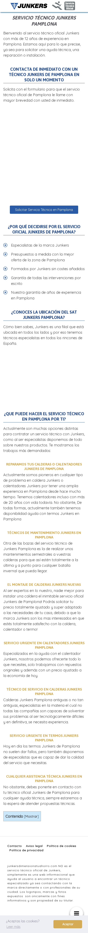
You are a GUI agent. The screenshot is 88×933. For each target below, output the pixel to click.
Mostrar (31, 816)
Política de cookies (61, 846)
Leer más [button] (13, 927)
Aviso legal (34, 846)
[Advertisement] (44, 154)
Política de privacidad (26, 850)
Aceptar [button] (67, 924)
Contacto (14, 846)
